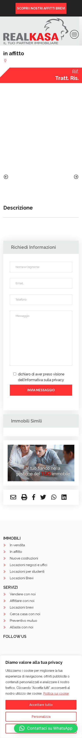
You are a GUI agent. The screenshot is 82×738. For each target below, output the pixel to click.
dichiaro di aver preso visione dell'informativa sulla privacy (41, 377)
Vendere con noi (23, 594)
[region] (41, 696)
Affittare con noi (22, 601)
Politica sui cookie (56, 693)
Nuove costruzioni (24, 558)
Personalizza (41, 716)
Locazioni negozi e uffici (28, 565)
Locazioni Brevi (21, 578)
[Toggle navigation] (74, 34)
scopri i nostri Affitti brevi (41, 8)
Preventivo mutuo (23, 621)
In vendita (17, 545)
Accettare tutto (41, 705)
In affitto (16, 552)
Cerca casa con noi (25, 614)
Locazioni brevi (21, 607)
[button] (46, 728)
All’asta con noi (21, 627)
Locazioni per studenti (27, 572)
